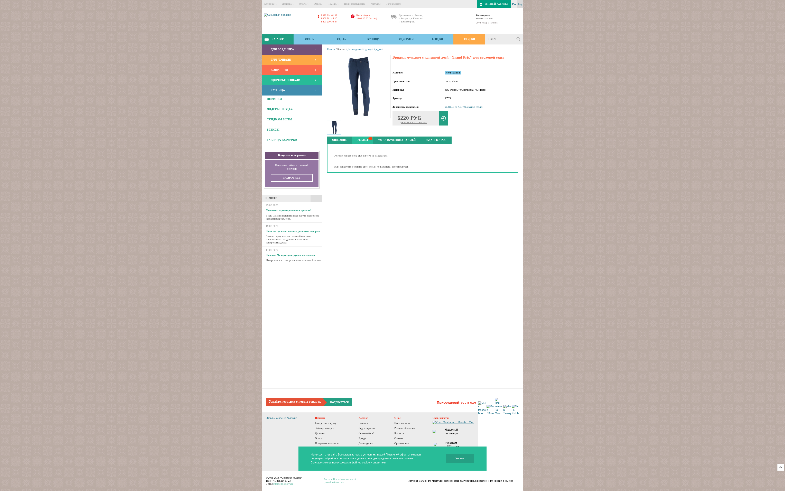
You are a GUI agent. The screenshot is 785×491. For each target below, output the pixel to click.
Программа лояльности (327, 443)
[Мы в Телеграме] (507, 410)
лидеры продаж (280, 109)
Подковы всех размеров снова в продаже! (288, 210)
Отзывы (318, 3)
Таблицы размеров (324, 428)
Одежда (367, 49)
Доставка (287, 3)
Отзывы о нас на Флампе (281, 418)
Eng (520, 4)
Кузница (373, 39)
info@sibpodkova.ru (283, 483)
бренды (273, 129)
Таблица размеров (282, 139)
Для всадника (282, 49)
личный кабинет (496, 3)
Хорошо (460, 458)
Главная (331, 49)
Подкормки (405, 39)
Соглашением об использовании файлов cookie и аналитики (348, 462)
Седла (341, 39)
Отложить (443, 118)
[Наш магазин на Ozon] (498, 406)
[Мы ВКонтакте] (490, 410)
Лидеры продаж (367, 428)
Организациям (393, 3)
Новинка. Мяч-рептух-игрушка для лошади (290, 255)
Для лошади (281, 59)
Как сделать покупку (325, 423)
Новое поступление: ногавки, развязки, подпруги (293, 231)
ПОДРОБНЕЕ (291, 177)
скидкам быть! (279, 119)
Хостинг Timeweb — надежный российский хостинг (340, 481)
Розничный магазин (404, 428)
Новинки (363, 423)
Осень (309, 39)
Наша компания (402, 423)
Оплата (303, 3)
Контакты (375, 3)
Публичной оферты (397, 454)
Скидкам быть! (366, 433)
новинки (274, 99)
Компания (269, 3)
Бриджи (437, 39)
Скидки (469, 39)
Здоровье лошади (285, 80)
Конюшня (279, 69)
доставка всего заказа (413, 122)
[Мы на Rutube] (515, 410)
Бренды (362, 438)
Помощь (332, 3)
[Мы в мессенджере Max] (482, 408)
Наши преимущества (354, 3)
